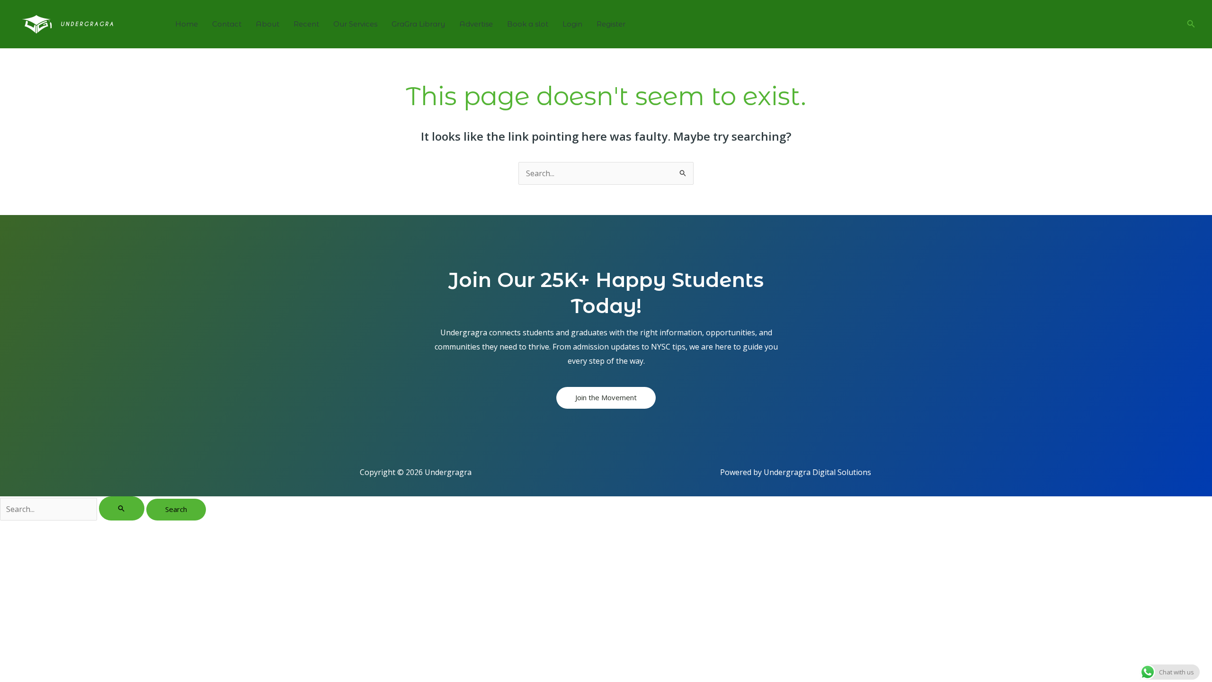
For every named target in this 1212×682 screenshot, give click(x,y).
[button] (1191, 24)
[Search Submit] (121, 508)
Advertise (476, 23)
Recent (306, 23)
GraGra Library (418, 23)
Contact (226, 23)
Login (572, 23)
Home (186, 23)
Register (611, 23)
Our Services (355, 23)
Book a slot (527, 23)
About (267, 23)
